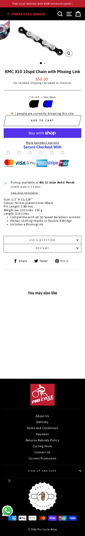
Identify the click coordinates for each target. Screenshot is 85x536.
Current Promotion (42, 458)
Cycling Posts (42, 446)
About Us (42, 416)
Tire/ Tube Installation (28, 520)
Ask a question (42, 240)
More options (19, 361)
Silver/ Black (33, 104)
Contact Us (42, 452)
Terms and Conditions (42, 428)
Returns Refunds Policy (43, 440)
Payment (42, 434)
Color (42, 97)
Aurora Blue (47, 104)
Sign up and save (42, 470)
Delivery (42, 422)
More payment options (42, 142)
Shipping (36, 82)
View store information (24, 193)
